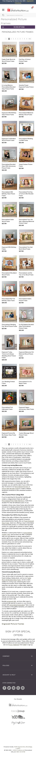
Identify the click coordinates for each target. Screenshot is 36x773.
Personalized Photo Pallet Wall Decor (13, 501)
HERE (24, 644)
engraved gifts (11, 601)
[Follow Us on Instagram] (18, 688)
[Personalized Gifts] (18, 9)
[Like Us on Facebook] (4, 688)
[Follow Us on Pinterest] (13, 688)
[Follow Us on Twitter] (9, 688)
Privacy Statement (13, 644)
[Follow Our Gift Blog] (23, 688)
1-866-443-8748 (20, 752)
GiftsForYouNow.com (18, 750)
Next (30, 38)
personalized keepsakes (17, 605)
